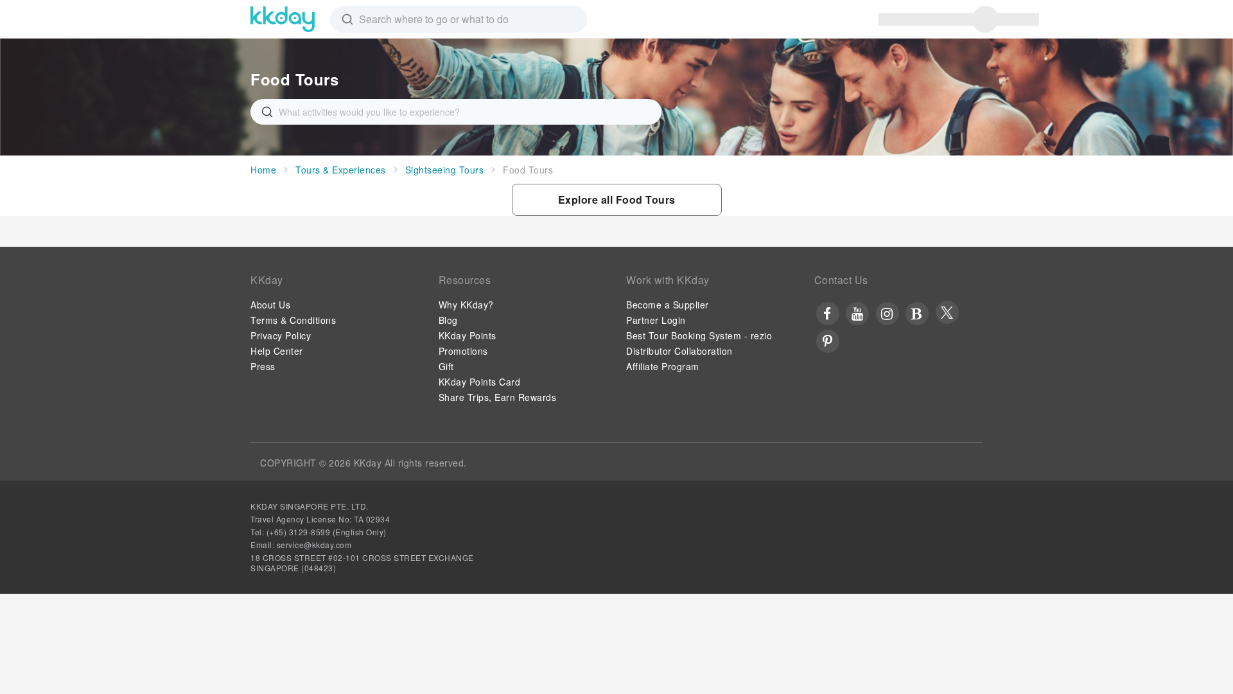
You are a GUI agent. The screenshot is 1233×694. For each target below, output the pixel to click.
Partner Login (656, 320)
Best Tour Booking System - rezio (699, 335)
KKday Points (467, 335)
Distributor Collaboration (679, 350)
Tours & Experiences (340, 169)
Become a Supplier (667, 304)
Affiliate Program (662, 366)
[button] (617, 200)
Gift (446, 366)
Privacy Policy (280, 335)
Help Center (276, 350)
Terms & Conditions (293, 320)
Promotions (463, 350)
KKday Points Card (480, 381)
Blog (448, 320)
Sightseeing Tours (444, 169)
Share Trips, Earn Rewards (498, 397)
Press (262, 366)
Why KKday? (466, 304)
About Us (270, 304)
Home (263, 169)
